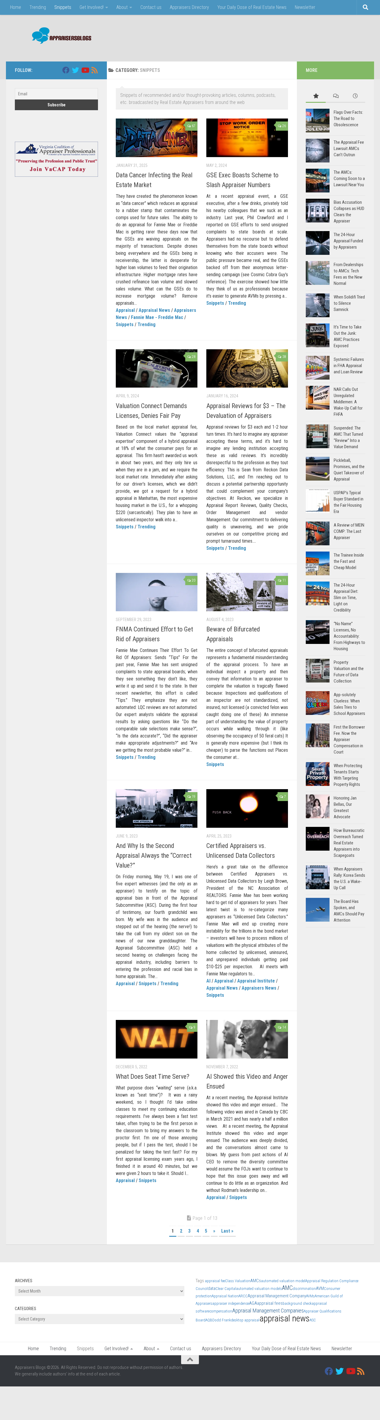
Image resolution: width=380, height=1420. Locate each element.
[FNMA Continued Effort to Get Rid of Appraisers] (156, 592)
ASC (313, 1320)
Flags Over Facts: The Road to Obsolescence (348, 118)
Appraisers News (259, 988)
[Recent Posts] (355, 96)
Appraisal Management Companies (268, 1310)
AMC (287, 1288)
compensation (220, 1311)
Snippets (62, 7)
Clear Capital (226, 1288)
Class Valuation (237, 1281)
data (212, 1288)
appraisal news (284, 1318)
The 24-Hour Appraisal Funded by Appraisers (348, 241)
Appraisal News (154, 310)
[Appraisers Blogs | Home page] (59, 36)
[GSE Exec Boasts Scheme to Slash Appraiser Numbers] (247, 138)
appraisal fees (270, 1303)
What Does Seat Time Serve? (152, 1076)
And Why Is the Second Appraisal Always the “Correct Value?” (153, 855)
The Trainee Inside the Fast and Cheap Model (349, 561)
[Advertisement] (257, 37)
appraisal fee (215, 1281)
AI (208, 981)
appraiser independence (230, 1303)
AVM (320, 1288)
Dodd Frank (221, 1320)
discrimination (304, 1288)
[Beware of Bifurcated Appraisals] (247, 592)
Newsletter (305, 7)
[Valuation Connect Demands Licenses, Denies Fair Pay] (156, 368)
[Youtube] (84, 70)
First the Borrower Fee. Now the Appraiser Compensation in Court (349, 739)
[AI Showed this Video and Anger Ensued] (247, 1039)
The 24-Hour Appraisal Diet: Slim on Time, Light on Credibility (346, 597)
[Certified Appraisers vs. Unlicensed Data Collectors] (247, 808)
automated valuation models (259, 1288)
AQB (208, 1320)
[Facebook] (65, 70)
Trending (37, 7)
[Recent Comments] (336, 96)
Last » (227, 1231)
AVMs (310, 1296)
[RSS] (94, 70)
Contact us (151, 7)
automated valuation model (283, 1281)
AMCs (255, 1280)
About (122, 7)
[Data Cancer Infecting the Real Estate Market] (156, 138)
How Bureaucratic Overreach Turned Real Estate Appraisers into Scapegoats (349, 843)
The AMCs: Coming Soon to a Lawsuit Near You (349, 178)
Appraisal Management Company (277, 1296)
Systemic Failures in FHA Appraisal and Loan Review (349, 366)
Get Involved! (92, 7)
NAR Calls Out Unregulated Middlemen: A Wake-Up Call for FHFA (348, 402)
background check (297, 1303)
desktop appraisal (245, 1320)
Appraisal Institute (256, 981)
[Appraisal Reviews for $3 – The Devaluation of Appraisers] (247, 368)
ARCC (243, 1296)
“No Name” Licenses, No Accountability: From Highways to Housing (349, 636)
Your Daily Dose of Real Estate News (251, 7)
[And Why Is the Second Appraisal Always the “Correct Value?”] (156, 808)
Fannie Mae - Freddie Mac (157, 317)
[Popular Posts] (316, 96)
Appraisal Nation (225, 1296)
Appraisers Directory (189, 7)
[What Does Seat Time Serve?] (156, 1039)
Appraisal (125, 310)
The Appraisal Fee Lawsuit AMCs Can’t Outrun (349, 148)
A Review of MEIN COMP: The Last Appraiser (349, 531)
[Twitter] (75, 70)
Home (15, 7)
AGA (253, 1303)
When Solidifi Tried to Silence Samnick (349, 303)
